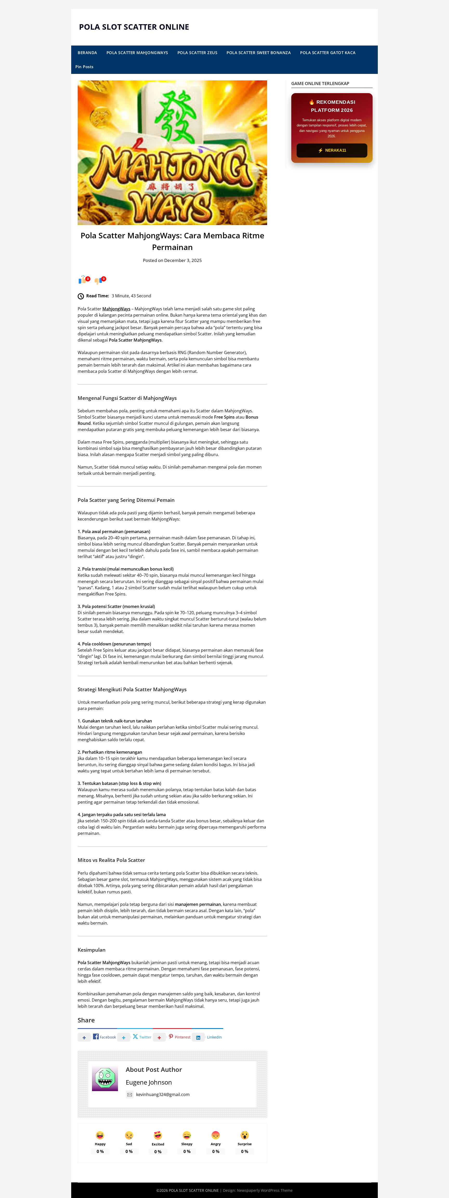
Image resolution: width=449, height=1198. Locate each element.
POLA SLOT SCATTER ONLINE (134, 26)
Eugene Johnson (149, 1082)
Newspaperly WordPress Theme (265, 1190)
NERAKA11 (332, 150)
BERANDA (87, 52)
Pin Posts (84, 66)
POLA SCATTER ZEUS (197, 52)
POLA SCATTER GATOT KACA (328, 52)
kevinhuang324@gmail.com (163, 1094)
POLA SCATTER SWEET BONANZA (259, 52)
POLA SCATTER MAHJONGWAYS (137, 52)
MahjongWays (116, 309)
